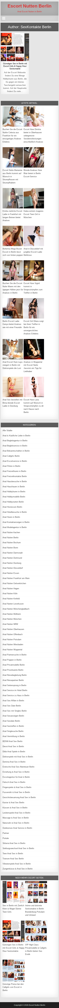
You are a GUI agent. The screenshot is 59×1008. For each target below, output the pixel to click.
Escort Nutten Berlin (29, 5)
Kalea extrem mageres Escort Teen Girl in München (33, 214)
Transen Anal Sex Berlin (13, 858)
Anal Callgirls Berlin (11, 456)
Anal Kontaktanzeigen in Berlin (16, 522)
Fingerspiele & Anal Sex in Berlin (17, 787)
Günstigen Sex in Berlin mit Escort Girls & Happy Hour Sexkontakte (15, 66)
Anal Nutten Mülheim (12, 614)
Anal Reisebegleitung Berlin (15, 675)
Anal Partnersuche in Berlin (14, 655)
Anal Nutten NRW (10, 624)
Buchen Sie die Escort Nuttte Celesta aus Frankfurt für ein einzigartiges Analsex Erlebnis (12, 135)
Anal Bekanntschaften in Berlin (16, 451)
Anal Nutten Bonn (10, 548)
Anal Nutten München (12, 619)
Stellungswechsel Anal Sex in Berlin (18, 848)
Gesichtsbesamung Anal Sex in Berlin (19, 797)
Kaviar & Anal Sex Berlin (13, 802)
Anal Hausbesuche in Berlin (15, 481)
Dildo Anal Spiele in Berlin (14, 751)
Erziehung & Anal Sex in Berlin (16, 772)
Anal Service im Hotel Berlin (15, 690)
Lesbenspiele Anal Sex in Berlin (16, 813)
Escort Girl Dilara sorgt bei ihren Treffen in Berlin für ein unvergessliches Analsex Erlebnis (34, 327)
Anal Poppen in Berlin (12, 660)
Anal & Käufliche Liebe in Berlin (16, 435)
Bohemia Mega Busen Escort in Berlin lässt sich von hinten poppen (13, 252)
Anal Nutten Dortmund (12, 558)
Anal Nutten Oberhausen (13, 629)
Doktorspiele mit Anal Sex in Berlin (18, 757)
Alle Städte (7, 430)
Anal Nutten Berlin (10, 537)
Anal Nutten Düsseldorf (13, 568)
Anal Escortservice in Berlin (15, 461)
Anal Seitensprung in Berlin (14, 685)
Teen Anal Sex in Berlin (13, 853)
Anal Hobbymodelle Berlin (14, 497)
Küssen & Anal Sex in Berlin (15, 808)
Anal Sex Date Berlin (12, 706)
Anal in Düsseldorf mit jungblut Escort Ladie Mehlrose (33, 252)
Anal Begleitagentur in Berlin (15, 440)
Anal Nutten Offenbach (13, 634)
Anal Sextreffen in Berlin (13, 726)
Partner (6, 833)
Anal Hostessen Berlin (12, 507)
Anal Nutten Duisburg (12, 563)
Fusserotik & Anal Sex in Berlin (16, 792)
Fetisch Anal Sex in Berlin (14, 782)
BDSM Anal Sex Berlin (12, 741)
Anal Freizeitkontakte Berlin (15, 476)
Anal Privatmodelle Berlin (14, 665)
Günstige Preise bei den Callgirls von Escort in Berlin (13, 987)
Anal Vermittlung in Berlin (14, 736)
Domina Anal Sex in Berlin (14, 762)
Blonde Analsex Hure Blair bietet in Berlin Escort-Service (33, 173)
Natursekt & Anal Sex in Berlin (16, 823)
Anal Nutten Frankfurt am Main (16, 578)
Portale (6, 838)
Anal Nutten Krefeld (11, 599)
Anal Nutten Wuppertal (12, 649)
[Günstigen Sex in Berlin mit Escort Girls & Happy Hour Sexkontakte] (15, 47)
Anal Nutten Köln (10, 593)
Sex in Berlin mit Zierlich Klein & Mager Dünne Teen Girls (13, 908)
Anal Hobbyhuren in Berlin (14, 491)
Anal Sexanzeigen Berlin (13, 716)
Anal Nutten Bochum (12, 542)
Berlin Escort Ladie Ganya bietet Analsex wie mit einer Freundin (12, 324)
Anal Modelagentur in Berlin (15, 527)
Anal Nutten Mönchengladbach (16, 609)
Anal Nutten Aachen (11, 532)
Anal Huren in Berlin (11, 517)
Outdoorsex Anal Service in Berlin (17, 828)
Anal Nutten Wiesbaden (13, 644)
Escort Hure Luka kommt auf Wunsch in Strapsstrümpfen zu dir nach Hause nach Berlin (34, 406)
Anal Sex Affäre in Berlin (13, 700)
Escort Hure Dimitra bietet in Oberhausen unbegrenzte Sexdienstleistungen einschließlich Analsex (33, 135)
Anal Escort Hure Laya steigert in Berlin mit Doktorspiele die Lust (12, 365)
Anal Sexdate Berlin (11, 721)
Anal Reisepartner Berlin (13, 680)
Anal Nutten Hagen (11, 588)
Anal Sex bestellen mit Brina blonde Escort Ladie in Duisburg (12, 403)
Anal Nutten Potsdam (12, 639)
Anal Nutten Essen (11, 573)
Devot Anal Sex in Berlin (13, 746)
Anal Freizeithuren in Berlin (14, 471)
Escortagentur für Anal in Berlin (16, 777)
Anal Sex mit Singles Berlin (15, 711)
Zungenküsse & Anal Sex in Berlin (18, 869)
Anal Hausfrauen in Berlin (14, 486)
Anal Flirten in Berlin (11, 466)
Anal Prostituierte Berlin (13, 670)
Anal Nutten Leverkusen (13, 604)
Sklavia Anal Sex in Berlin (14, 843)
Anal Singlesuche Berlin (13, 731)
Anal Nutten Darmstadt (13, 553)
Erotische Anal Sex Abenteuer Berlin (18, 767)
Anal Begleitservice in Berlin (15, 446)
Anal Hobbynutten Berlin (13, 502)
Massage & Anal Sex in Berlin (16, 818)
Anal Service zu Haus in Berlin (16, 695)
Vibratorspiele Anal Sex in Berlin (17, 864)
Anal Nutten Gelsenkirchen (14, 583)
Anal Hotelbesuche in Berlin (15, 512)
